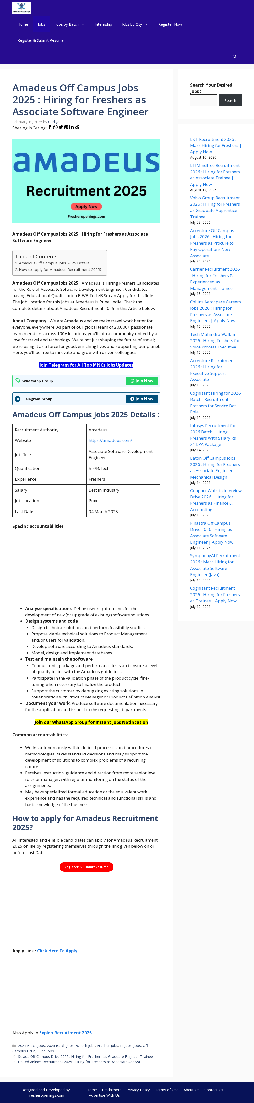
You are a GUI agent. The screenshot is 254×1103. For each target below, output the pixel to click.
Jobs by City (132, 24)
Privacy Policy (138, 1089)
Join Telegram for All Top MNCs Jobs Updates (86, 365)
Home (22, 24)
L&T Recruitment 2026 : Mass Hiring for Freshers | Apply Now (216, 145)
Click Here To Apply (57, 951)
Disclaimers (112, 1089)
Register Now (170, 24)
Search (230, 100)
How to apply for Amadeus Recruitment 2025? (60, 269)
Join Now (144, 381)
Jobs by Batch (67, 24)
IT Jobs (126, 1045)
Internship (103, 24)
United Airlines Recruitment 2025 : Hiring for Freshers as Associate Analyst (79, 1061)
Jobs (41, 24)
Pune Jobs (45, 1051)
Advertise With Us (104, 1095)
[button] (235, 56)
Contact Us (213, 1089)
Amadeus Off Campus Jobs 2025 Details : (55, 263)
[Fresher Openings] (21, 8)
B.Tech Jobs (85, 1045)
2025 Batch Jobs (60, 1045)
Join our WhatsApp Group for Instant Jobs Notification (91, 722)
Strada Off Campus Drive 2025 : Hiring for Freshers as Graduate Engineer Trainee (85, 1056)
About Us (191, 1089)
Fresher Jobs (107, 1045)
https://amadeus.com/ (110, 440)
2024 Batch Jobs (31, 1045)
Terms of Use (167, 1089)
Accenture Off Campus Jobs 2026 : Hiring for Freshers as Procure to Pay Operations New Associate (212, 243)
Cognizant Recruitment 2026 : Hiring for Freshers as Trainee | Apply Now (215, 594)
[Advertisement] (86, 570)
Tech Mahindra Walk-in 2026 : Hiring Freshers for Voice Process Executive (215, 340)
